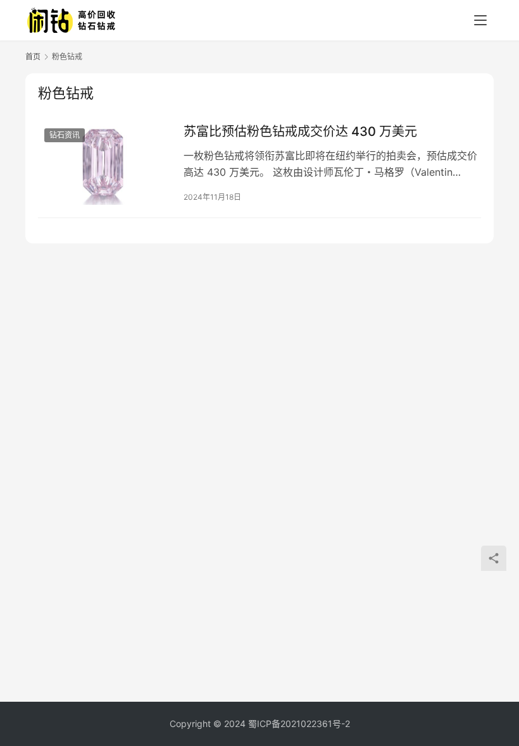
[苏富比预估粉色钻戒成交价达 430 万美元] (104, 163)
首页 (33, 56)
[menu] (480, 20)
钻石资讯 (64, 135)
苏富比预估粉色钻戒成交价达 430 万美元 (300, 131)
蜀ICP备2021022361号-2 (299, 723)
